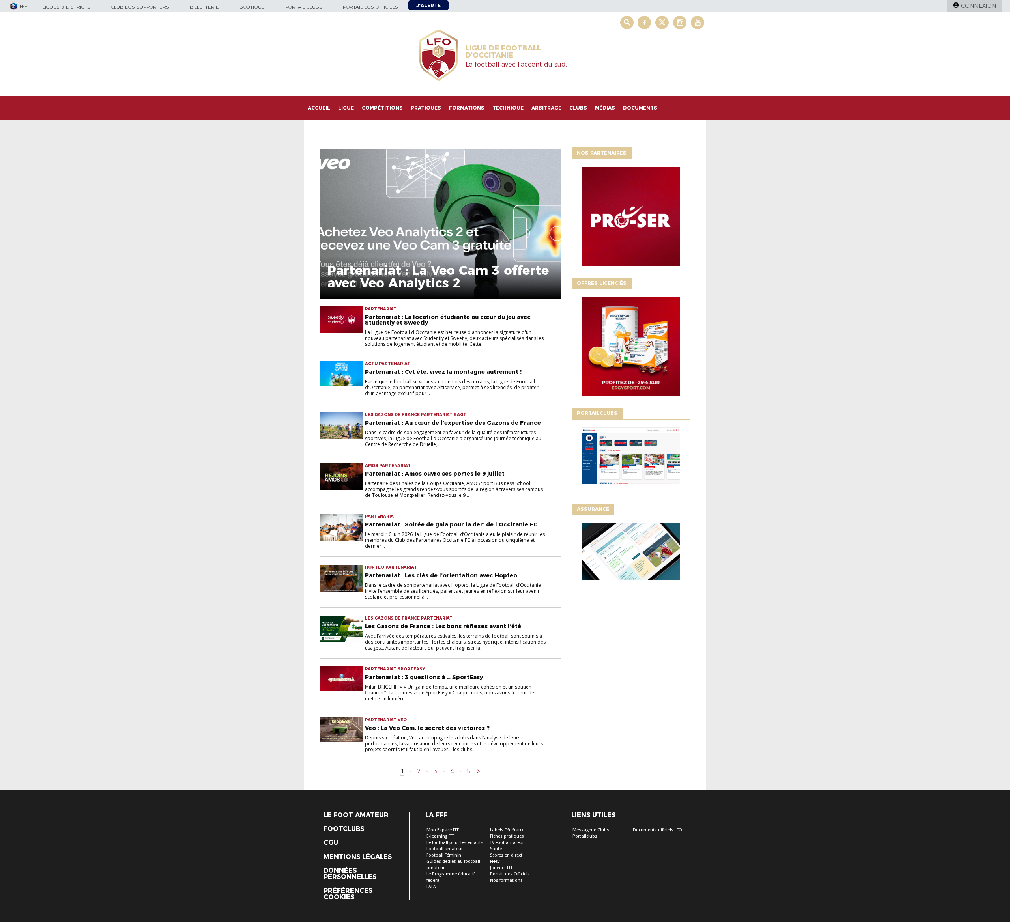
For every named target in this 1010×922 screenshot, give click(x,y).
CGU (331, 843)
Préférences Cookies (348, 894)
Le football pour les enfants (454, 842)
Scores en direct (506, 855)
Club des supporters (140, 7)
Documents (640, 108)
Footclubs (344, 829)
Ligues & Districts (66, 7)
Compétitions (382, 108)
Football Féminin (443, 855)
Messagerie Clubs (590, 829)
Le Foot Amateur (356, 815)
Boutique (252, 7)
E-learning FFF (440, 836)
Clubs (578, 108)
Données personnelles (350, 874)
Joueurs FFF (501, 867)
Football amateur (444, 848)
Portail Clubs (303, 7)
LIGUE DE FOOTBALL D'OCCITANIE (503, 52)
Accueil (319, 108)
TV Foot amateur (507, 842)
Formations (466, 108)
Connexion (978, 5)
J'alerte (428, 5)
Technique (508, 108)
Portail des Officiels (510, 874)
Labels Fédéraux (507, 829)
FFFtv (494, 861)
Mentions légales (358, 857)
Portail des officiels (370, 7)
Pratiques (426, 108)
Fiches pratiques (507, 836)
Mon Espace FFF (442, 829)
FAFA (431, 886)
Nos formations (506, 880)
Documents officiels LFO (657, 829)
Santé (496, 848)
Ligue (346, 108)
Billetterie (204, 7)
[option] (631, 218)
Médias (605, 108)
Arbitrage (546, 108)
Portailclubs (584, 836)
